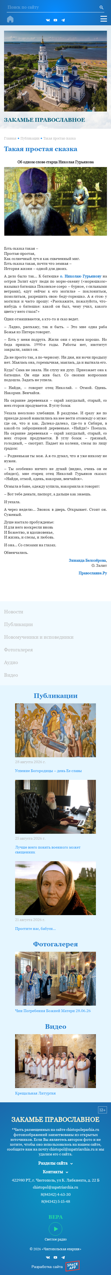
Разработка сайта (47, 1266)
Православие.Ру (93, 573)
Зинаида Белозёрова (87, 560)
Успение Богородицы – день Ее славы (48, 771)
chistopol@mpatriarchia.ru (55, 1187)
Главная (10, 138)
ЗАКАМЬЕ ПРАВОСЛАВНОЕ (44, 120)
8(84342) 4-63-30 (56, 1195)
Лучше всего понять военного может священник (48, 849)
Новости (13, 611)
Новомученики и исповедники (39, 637)
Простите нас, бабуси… (35, 928)
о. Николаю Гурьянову (80, 276)
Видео (11, 675)
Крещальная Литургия (35, 1093)
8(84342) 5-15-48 (55, 1202)
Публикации (29, 138)
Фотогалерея (18, 649)
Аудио (11, 662)
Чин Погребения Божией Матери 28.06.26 (53, 1011)
